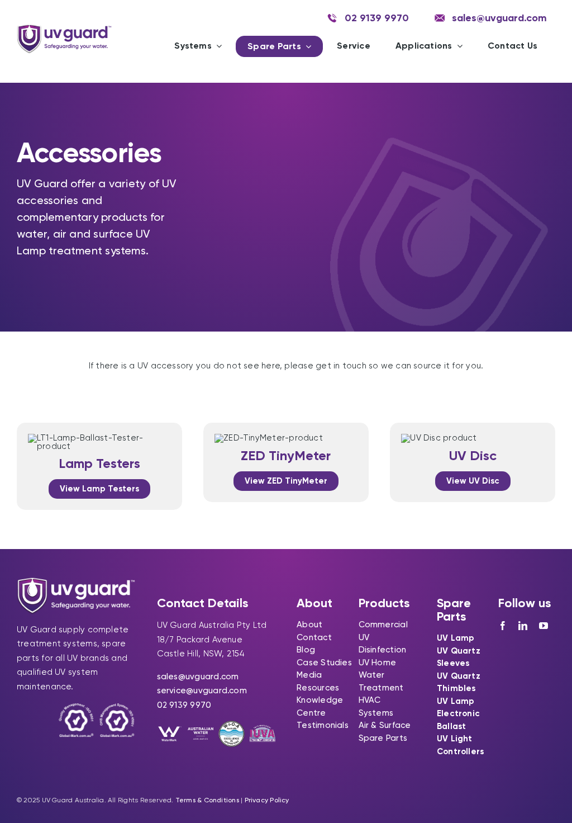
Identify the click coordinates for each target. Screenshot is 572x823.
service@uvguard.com (202, 690)
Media (309, 675)
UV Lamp (456, 638)
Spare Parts (383, 738)
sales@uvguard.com (198, 676)
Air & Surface (385, 725)
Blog (306, 650)
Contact (314, 637)
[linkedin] (522, 625)
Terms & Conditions (207, 800)
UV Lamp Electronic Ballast (458, 713)
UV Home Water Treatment (381, 675)
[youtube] (543, 625)
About (309, 624)
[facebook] (502, 625)
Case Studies (324, 663)
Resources (318, 688)
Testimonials (323, 725)
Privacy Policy (267, 800)
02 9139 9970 (184, 705)
